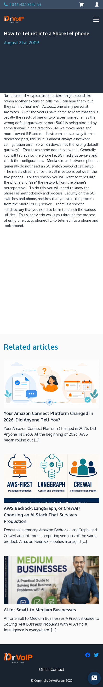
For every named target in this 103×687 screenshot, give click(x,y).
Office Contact (51, 669)
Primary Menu (96, 19)
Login (96, 4)
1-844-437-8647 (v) (25, 4)
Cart (82, 4)
